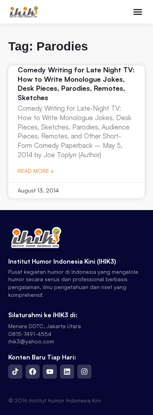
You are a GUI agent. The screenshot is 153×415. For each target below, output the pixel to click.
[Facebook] (33, 372)
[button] (138, 12)
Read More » (36, 170)
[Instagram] (84, 372)
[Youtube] (50, 372)
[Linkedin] (67, 372)
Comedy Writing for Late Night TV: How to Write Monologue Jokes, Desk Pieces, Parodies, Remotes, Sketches (76, 83)
